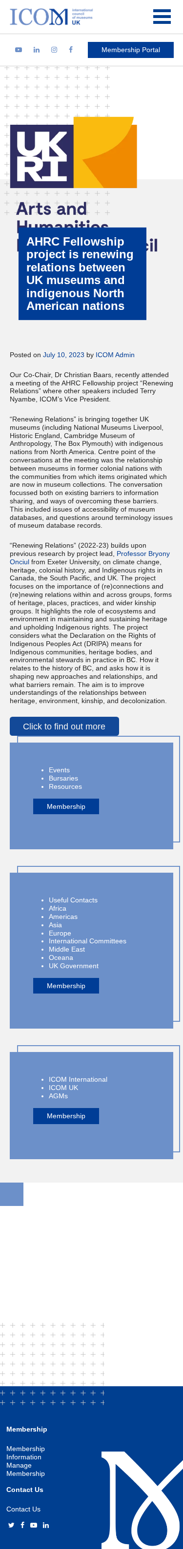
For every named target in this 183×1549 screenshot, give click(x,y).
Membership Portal (131, 50)
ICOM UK (63, 1087)
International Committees (87, 941)
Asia (55, 925)
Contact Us (23, 1509)
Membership (66, 806)
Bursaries (63, 778)
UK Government (74, 966)
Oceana (61, 957)
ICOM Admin (115, 355)
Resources (65, 786)
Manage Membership (25, 1469)
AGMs (58, 1096)
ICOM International (78, 1079)
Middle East (67, 949)
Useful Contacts (73, 900)
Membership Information (25, 1453)
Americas (63, 916)
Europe (60, 933)
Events (59, 770)
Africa (57, 908)
